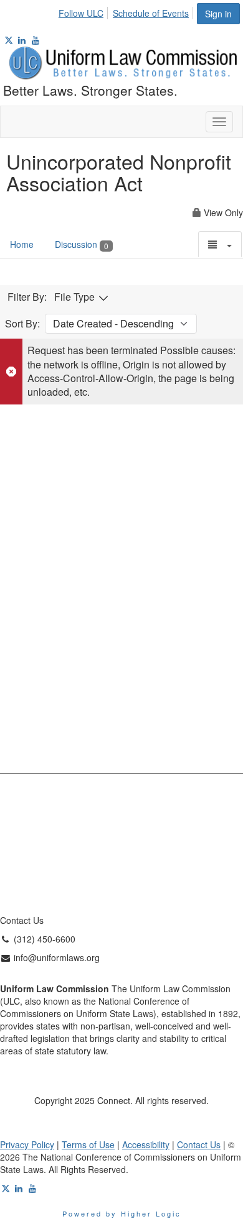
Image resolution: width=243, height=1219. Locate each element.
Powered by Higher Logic (121, 1213)
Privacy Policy (27, 1144)
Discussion (81, 244)
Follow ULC (81, 13)
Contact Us (199, 1144)
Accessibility (145, 1144)
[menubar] (127, 11)
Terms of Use (88, 1144)
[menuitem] (84, 11)
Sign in (218, 13)
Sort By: (22, 324)
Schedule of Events (151, 13)
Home (22, 244)
